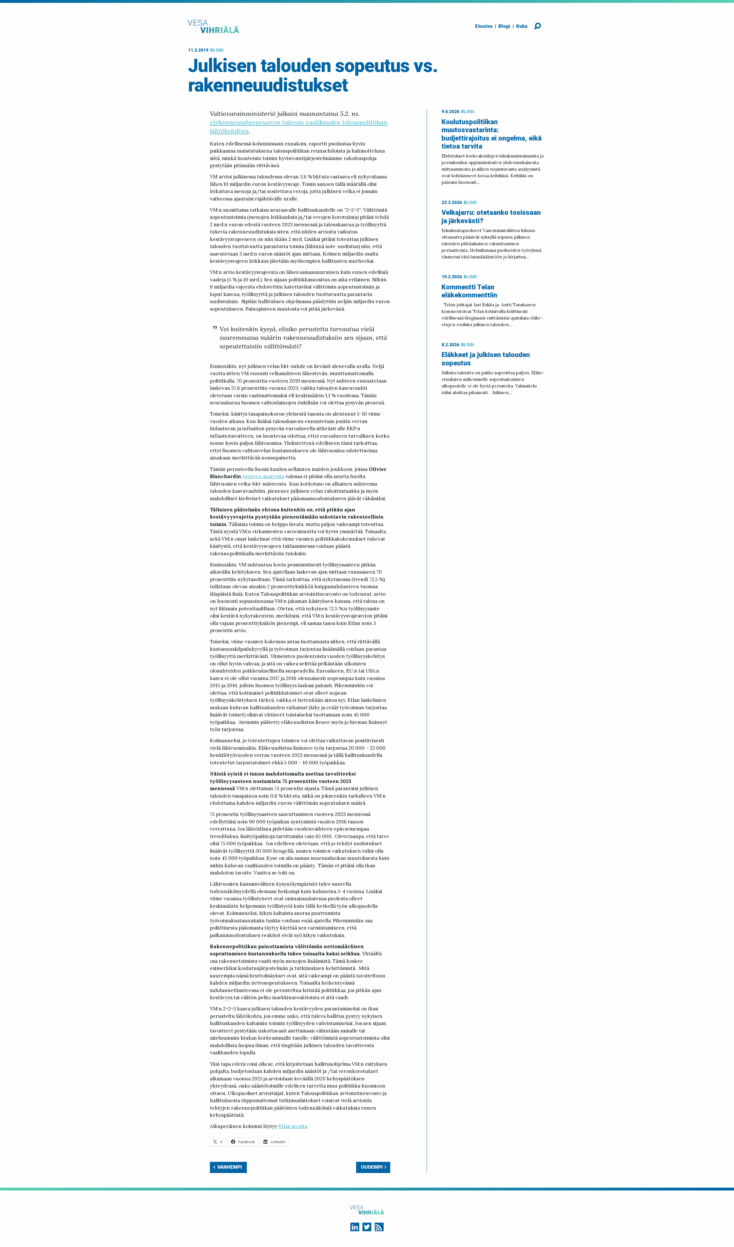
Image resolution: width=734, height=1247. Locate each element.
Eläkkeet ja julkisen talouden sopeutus (486, 359)
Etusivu (484, 26)
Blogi (504, 26)
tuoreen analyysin (263, 476)
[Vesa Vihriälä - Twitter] (367, 1227)
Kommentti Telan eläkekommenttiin (469, 291)
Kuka (522, 26)
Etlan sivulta (292, 1126)
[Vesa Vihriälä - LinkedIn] (355, 1227)
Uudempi (372, 1167)
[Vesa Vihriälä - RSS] (379, 1227)
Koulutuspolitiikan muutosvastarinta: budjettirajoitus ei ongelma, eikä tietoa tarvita (492, 134)
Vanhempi (229, 1167)
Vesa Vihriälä (213, 26)
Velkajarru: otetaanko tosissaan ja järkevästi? (491, 217)
